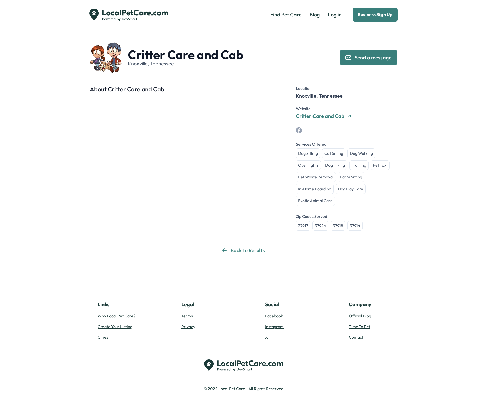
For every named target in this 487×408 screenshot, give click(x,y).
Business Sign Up (375, 15)
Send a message (373, 57)
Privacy (188, 326)
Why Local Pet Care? (116, 315)
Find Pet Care (286, 14)
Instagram (274, 326)
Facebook (274, 315)
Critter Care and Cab (320, 116)
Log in (335, 14)
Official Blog (360, 315)
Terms (187, 315)
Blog (315, 14)
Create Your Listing (115, 326)
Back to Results (248, 250)
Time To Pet (359, 326)
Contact (356, 337)
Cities (103, 337)
